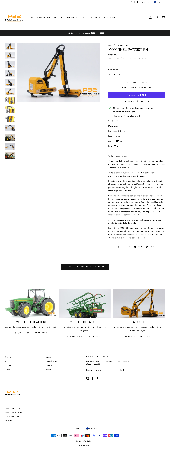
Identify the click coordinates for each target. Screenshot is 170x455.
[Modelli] (139, 303)
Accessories (110, 17)
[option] (85, 33)
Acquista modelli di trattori (31, 333)
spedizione (112, 58)
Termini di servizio (12, 416)
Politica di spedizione (13, 412)
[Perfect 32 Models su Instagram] (87, 378)
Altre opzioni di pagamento (136, 101)
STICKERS (95, 17)
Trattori (58, 17)
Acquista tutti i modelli (139, 336)
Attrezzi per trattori (121, 45)
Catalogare (43, 17)
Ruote (84, 17)
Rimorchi (72, 17)
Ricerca (8, 357)
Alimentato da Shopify (84, 445)
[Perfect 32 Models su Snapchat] (97, 378)
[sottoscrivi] (122, 370)
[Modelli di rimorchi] (85, 303)
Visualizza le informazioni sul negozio (127, 116)
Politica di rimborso (12, 408)
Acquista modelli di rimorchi (85, 336)
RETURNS (8, 420)
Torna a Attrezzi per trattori (87, 267)
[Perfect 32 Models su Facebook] (92, 378)
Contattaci (9, 365)
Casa (30, 17)
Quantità (113, 69)
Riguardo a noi (11, 361)
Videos (7, 369)
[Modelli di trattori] (31, 303)
